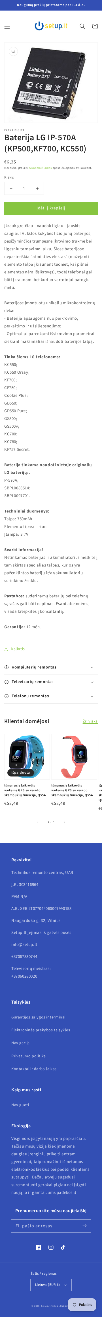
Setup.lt (46, 1306)
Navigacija (20, 1043)
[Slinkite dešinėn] (64, 822)
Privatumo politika (28, 1056)
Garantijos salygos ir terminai (38, 1017)
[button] (7, 26)
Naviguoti (20, 1105)
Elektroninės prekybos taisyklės (40, 1030)
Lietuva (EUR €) (47, 1284)
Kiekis (9, 177)
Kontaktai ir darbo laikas (34, 1069)
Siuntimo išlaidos (40, 168)
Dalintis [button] (18, 649)
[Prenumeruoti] (84, 1226)
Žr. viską (90, 721)
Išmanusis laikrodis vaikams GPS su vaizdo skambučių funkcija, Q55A (25, 790)
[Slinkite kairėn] (38, 822)
